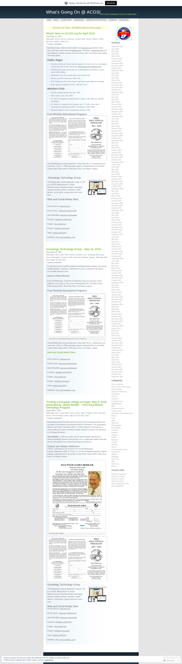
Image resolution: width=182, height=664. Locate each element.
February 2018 (116, 222)
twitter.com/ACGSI (59, 233)
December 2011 (117, 369)
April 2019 (115, 193)
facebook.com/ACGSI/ (63, 219)
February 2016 (116, 271)
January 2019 (116, 201)
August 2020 (115, 165)
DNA (113, 406)
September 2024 (117, 71)
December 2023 (117, 85)
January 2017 (116, 249)
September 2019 (117, 189)
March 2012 (115, 362)
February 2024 (116, 83)
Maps (83, 413)
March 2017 (115, 244)
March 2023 (115, 102)
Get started (111, 3)
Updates (57, 41)
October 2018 (116, 208)
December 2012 (117, 343)
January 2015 (116, 295)
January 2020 (116, 179)
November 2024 (117, 66)
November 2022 (117, 112)
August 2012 (115, 352)
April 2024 (115, 78)
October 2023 (116, 90)
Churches (70, 39)
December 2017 (117, 227)
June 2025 (115, 49)
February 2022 (116, 128)
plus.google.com (60, 224)
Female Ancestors (117, 408)
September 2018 (117, 210)
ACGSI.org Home (117, 481)
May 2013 (114, 331)
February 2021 (116, 150)
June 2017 (115, 237)
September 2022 (117, 116)
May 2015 (114, 285)
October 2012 (116, 348)
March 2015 (115, 290)
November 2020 (117, 157)
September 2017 (117, 234)
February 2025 (116, 59)
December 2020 (117, 155)
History (88, 39)
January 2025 (116, 61)
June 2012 (115, 355)
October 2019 (116, 186)
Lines (113, 418)
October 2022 (116, 114)
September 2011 (117, 377)
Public (101, 39)
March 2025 (115, 56)
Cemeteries (115, 394)
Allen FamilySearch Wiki (120, 484)
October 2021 (116, 138)
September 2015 (117, 283)
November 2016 (117, 254)
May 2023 (114, 97)
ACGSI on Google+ (118, 476)
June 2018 (115, 213)
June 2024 (115, 73)
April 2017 (115, 242)
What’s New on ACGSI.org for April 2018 (70, 33)
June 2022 (115, 119)
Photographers (116, 425)
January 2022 (116, 131)
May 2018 (114, 215)
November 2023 (117, 87)
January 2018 (116, 225)
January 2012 (116, 367)
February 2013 (116, 338)
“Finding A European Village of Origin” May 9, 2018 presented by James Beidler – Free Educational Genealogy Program (76, 404)
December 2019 (117, 181)
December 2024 (117, 63)
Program (89, 413)
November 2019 (117, 184)
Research (49, 41)
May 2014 (114, 307)
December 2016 (117, 251)
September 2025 (117, 46)
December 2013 (117, 319)
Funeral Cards (80, 39)
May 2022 (114, 121)
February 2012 (116, 364)
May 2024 (114, 75)
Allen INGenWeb (117, 486)
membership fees (97, 50)
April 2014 (115, 309)
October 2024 (116, 68)
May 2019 (114, 191)
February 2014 (116, 314)
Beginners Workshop (118, 392)
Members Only (76, 50)
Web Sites (64, 41)
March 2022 (115, 126)
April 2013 (115, 333)
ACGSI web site (60, 39)
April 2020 (115, 172)
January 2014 (116, 316)
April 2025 (115, 54)
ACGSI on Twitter (117, 479)
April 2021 (115, 145)
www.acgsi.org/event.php (68, 211)
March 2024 (115, 80)
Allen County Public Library (64, 255)
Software (85, 257)
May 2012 (114, 357)
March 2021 (115, 148)
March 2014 (115, 311)
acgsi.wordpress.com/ (67, 237)
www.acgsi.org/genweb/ (68, 215)
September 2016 (117, 258)
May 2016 (114, 263)
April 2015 (115, 287)
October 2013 (116, 324)
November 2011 (117, 372)
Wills (113, 461)
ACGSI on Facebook (118, 474)
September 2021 (117, 140)
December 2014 (117, 297)
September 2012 (117, 350)
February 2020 (116, 177)
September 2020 (117, 162)
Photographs (55, 257)
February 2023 (116, 104)
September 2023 (117, 92)
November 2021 (117, 136)
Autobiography (116, 389)
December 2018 (117, 203)
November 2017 (117, 230)
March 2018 (115, 220)
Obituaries (115, 423)
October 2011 (116, 374)
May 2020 (114, 169)
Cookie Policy (48, 660)
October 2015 (116, 280)
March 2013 (115, 336)
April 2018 (115, 218)
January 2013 (116, 340)
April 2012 (115, 360)
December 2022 (117, 109)
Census (114, 396)
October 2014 (116, 302)
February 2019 (116, 198)
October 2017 (116, 232)
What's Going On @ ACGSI (73, 12)
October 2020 (116, 160)
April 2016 (115, 266)
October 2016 (116, 256)
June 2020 (115, 167)
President (114, 430)
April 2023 (115, 99)
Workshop (115, 464)
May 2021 (114, 143)
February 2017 (116, 246)
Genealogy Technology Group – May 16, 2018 (73, 249)
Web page (99, 257)
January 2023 (116, 107)
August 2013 (115, 328)
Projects (95, 39)
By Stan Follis (61, 260)
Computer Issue (81, 255)
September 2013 (117, 326)
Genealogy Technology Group (122, 413)
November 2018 (117, 205)
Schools (114, 442)
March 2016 (115, 268)
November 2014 (117, 299)
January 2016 (116, 273)
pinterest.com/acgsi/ (62, 228)
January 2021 (116, 152)
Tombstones (115, 452)
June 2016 (115, 261)
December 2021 (117, 133)
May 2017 (114, 239)
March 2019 (115, 196)
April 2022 (115, 124)
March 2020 (115, 174)
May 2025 (114, 51)
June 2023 (115, 95)
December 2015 (117, 275)
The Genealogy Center (60, 416)
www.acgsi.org (87, 48)
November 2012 (117, 345)
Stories (48, 416)
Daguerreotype (116, 404)
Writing (113, 466)
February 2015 (116, 292)
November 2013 (117, 321)
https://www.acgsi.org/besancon (89, 67)
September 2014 (117, 304)
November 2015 (117, 278)
